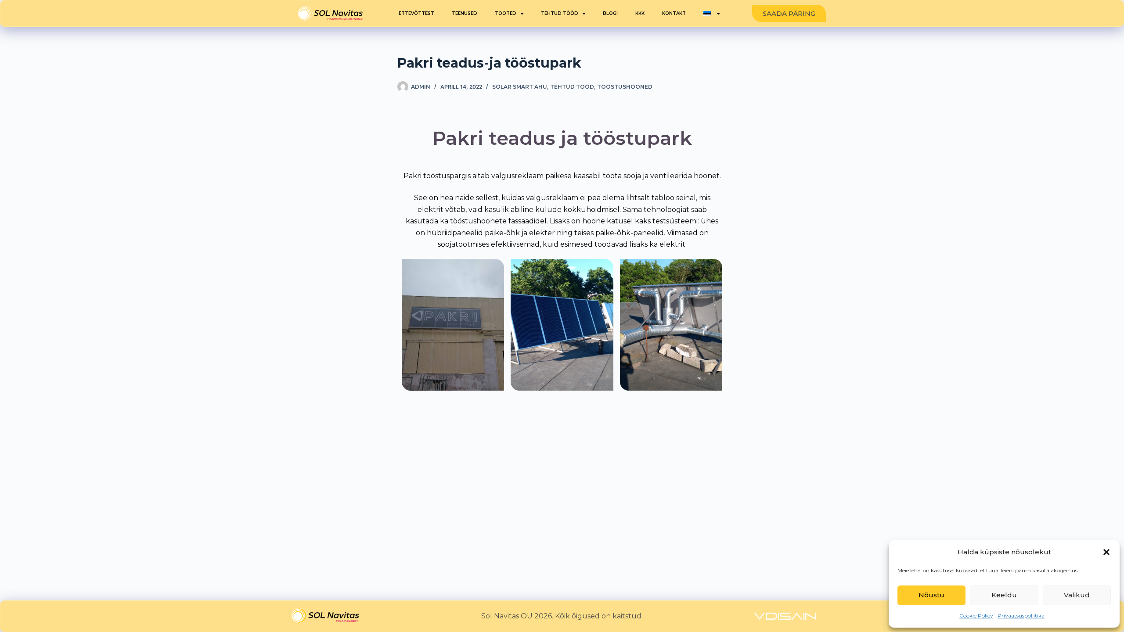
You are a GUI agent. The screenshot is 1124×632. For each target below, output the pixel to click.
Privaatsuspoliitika (1021, 615)
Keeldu (1004, 595)
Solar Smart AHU (519, 86)
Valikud (1077, 595)
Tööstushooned (624, 86)
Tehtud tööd (559, 13)
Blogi (610, 13)
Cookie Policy (976, 615)
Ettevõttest (416, 13)
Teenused (464, 13)
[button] (1106, 552)
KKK (640, 13)
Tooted (505, 13)
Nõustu (931, 595)
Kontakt (674, 13)
